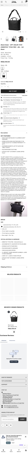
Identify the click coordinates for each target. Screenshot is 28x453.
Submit (22, 419)
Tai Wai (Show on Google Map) (13, 403)
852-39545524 (9, 396)
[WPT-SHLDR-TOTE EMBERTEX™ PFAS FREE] (14, 317)
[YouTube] (10, 425)
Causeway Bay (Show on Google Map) (12, 399)
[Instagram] (6, 425)
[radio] (2, 68)
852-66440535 (13, 405)
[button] (23, 32)
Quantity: (3, 83)
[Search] (6, 2)
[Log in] (22, 2)
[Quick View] (9, 312)
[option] (14, 20)
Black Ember (8, 52)
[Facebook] (2, 425)
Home (2, 5)
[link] (7, 298)
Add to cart (13, 91)
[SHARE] (26, 91)
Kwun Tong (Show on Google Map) (11, 395)
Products (7, 5)
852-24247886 (9, 400)
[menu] (2, 2)
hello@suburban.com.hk (12, 407)
